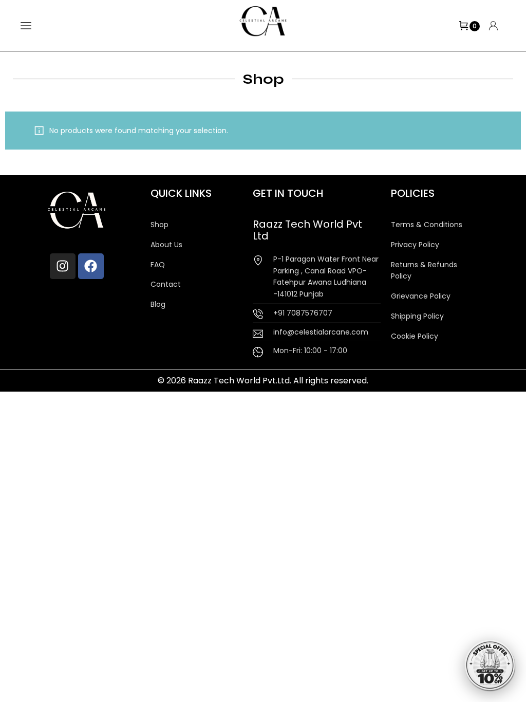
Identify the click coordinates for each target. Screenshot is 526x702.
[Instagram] (63, 266)
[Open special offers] (490, 666)
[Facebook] (91, 266)
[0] (463, 25)
